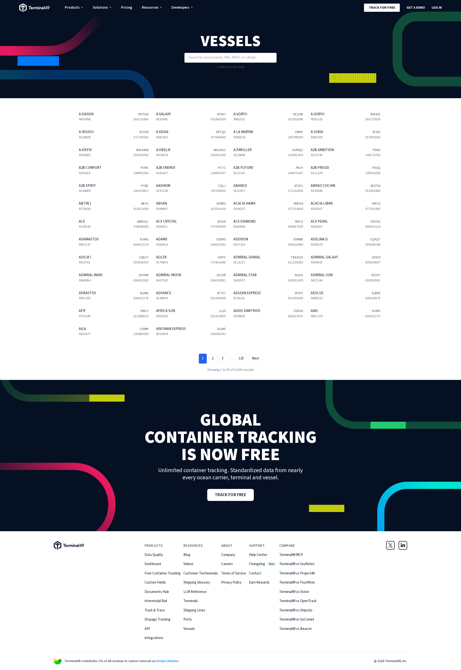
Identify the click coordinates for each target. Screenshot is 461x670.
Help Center (258, 554)
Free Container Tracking (163, 573)
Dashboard (153, 563)
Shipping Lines (194, 610)
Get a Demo (415, 7)
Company (228, 554)
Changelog (261, 563)
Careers (227, 563)
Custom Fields (155, 582)
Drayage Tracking (157, 619)
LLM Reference (194, 591)
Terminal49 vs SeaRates (297, 563)
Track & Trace (155, 610)
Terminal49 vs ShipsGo (295, 610)
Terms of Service (233, 573)
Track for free (382, 7)
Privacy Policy (231, 582)
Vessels (189, 628)
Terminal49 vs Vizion (294, 591)
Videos (188, 563)
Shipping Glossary (196, 582)
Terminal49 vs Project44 (297, 573)
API (147, 628)
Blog (186, 554)
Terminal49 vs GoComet (296, 619)
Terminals (190, 600)
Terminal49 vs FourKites (297, 582)
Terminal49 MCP (291, 554)
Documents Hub (157, 591)
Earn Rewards (259, 582)
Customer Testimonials (200, 573)
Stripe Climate (167, 661)
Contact (255, 573)
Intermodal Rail (156, 600)
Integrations (154, 637)
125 (241, 358)
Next (255, 358)
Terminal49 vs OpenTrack (297, 600)
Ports (187, 619)
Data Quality (154, 554)
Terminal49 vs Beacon (295, 628)
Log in (437, 7)
